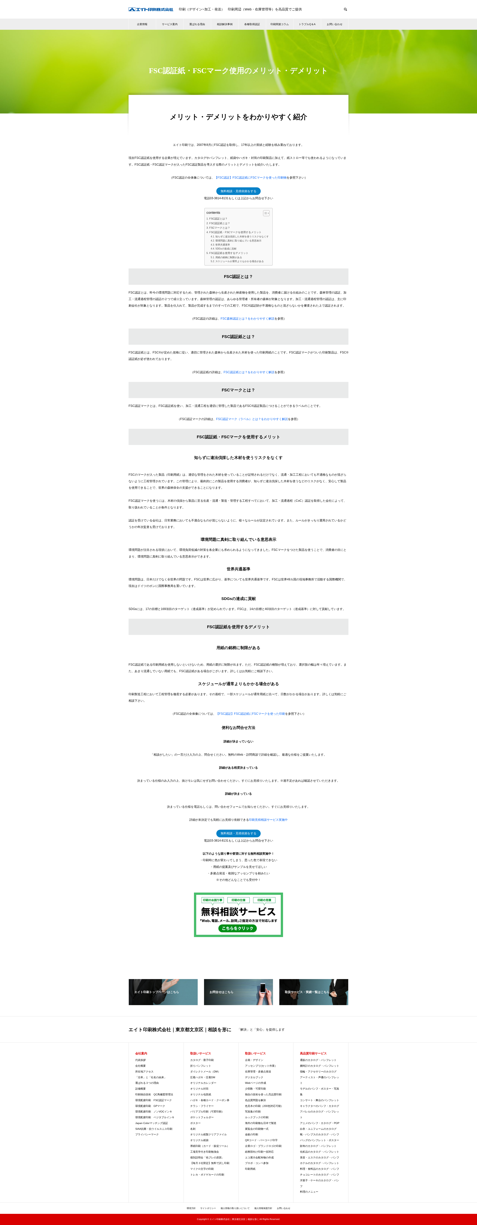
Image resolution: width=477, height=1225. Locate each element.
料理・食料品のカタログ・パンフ (319, 1168)
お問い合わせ (334, 24)
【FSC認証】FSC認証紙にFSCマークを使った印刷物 (250, 177)
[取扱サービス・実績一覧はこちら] (313, 1003)
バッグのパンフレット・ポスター (319, 1140)
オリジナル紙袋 (199, 1140)
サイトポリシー (208, 1208)
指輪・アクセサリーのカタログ (318, 1071)
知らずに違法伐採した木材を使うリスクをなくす (242, 236)
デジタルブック (254, 1077)
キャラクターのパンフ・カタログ (319, 1105)
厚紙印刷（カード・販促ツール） (209, 1145)
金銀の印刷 (251, 1134)
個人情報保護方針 (263, 1208)
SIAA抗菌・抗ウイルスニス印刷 (153, 1128)
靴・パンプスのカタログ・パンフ (319, 1134)
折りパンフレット (200, 1065)
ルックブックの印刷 (256, 1117)
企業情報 (142, 24)
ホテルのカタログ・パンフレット (319, 1163)
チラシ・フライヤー (202, 1105)
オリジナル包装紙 (200, 1094)
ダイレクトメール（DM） (205, 1071)
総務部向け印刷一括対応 (259, 1151)
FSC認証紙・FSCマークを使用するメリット (235, 232)
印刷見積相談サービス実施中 (268, 819)
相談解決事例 (225, 24)
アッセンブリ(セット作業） (261, 1065)
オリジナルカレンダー (203, 1082)
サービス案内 (170, 24)
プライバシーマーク (147, 1134)
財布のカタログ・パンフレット (318, 1145)
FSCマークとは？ (219, 227)
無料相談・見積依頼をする (238, 191)
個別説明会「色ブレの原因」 (207, 1157)
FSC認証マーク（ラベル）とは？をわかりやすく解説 (252, 419)
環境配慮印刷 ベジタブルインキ (154, 1117)
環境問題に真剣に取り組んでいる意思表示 (238, 240)
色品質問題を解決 (255, 1100)
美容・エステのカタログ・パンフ (319, 1157)
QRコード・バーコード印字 (261, 1140)
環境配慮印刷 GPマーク (150, 1105)
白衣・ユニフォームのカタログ (318, 1128)
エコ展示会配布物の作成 (260, 1157)
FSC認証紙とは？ (219, 223)
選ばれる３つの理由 (147, 1082)
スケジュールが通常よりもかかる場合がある (239, 261)
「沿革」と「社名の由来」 (151, 1077)
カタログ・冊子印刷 (202, 1060)
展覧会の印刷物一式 (256, 1128)
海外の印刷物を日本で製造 (260, 1123)
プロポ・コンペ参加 (256, 1163)
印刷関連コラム (280, 24)
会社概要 (140, 1065)
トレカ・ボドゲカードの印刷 (207, 1174)
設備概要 (140, 1088)
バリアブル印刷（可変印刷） (207, 1111)
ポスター (195, 1123)
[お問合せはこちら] (238, 1003)
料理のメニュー (309, 1191)
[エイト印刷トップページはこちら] (163, 1003)
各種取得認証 (252, 24)
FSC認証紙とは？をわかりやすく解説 (249, 372)
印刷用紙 (250, 1168)
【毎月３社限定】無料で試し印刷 (209, 1163)
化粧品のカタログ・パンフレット (319, 1151)
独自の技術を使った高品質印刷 (263, 1094)
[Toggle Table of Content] (264, 213)
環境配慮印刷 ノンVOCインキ (153, 1111)
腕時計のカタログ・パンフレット (319, 1065)
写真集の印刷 (253, 1111)
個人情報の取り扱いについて (235, 1208)
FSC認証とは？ (218, 218)
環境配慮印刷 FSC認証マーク (153, 1100)
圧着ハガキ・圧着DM (202, 1077)
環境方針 (191, 1208)
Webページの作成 (255, 1082)
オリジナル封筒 (199, 1088)
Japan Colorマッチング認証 (151, 1123)
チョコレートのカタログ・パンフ (319, 1174)
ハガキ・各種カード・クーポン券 (209, 1100)
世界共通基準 (222, 244)
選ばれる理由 (197, 24)
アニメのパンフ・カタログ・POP (319, 1123)
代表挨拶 (140, 1060)
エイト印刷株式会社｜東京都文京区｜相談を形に (180, 1029)
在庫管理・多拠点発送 (258, 1071)
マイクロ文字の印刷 (202, 1168)
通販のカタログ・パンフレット (318, 1060)
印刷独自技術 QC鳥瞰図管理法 (154, 1094)
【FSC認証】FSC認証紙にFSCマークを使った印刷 (250, 713)
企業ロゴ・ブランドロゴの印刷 (263, 1145)
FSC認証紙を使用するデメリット (228, 253)
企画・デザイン (254, 1060)
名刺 (192, 1128)
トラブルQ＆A (307, 24)
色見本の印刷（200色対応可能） (264, 1105)
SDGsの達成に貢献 (225, 248)
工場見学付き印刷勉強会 (204, 1151)
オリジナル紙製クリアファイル (208, 1134)
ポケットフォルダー (202, 1117)
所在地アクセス (144, 1071)
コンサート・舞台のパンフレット (319, 1100)
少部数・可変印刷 (255, 1088)
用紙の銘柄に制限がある (228, 257)
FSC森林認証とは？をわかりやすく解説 (247, 318)
